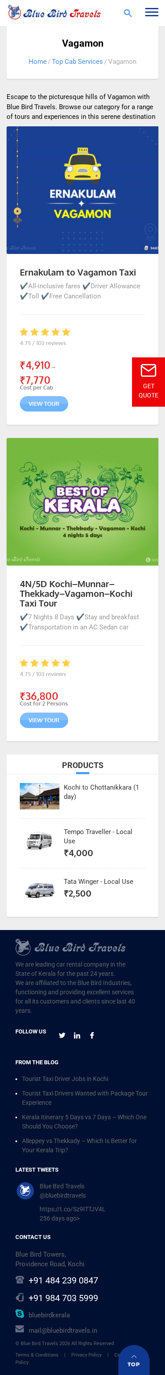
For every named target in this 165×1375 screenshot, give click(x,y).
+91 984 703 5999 (63, 1298)
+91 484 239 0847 (63, 1280)
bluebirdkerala (49, 1315)
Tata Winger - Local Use (98, 882)
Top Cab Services (77, 62)
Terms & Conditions (37, 1355)
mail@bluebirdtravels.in (63, 1331)
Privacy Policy (86, 1355)
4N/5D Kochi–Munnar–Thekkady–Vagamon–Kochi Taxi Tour (76, 593)
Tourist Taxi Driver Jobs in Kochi (65, 1078)
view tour (44, 403)
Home (38, 62)
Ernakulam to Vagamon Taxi (78, 272)
